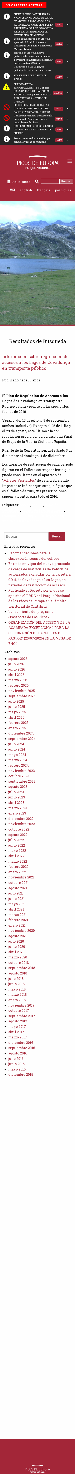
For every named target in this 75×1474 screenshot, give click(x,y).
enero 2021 (17, 925)
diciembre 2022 (21, 818)
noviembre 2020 (21, 930)
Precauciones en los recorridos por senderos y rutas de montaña (32, 140)
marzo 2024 (17, 760)
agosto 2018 (17, 973)
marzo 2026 (17, 680)
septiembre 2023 (21, 781)
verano (58, 515)
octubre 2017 (18, 1010)
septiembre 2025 (21, 696)
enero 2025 (17, 728)
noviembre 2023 (21, 770)
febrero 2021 (18, 920)
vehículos (42, 515)
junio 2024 (16, 749)
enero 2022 (17, 872)
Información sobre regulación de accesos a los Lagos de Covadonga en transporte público (36, 362)
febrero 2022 (18, 866)
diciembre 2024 (21, 733)
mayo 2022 (17, 850)
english (26, 190)
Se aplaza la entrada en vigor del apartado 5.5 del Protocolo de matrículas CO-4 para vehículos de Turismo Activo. (33, 44)
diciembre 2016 (20, 1042)
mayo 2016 (17, 1069)
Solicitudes (21, 182)
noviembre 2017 (21, 1005)
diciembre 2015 (20, 1074)
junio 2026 (16, 669)
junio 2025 (16, 706)
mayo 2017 (17, 1026)
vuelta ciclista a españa (21, 521)
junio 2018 (16, 984)
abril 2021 (16, 909)
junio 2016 (16, 1064)
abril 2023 (16, 802)
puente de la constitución (43, 510)
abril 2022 (16, 856)
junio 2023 (16, 797)
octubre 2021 (18, 882)
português (63, 190)
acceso (24, 505)
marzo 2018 (17, 994)
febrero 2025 (18, 722)
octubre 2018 (18, 962)
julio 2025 (16, 701)
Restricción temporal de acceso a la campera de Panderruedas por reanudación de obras (33, 119)
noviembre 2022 (21, 824)
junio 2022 (16, 845)
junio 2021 (16, 898)
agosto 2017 (17, 1021)
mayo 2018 (17, 989)
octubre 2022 (18, 829)
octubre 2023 (18, 776)
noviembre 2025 (21, 690)
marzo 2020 (17, 957)
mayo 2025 (17, 712)
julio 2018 (16, 978)
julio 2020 (16, 941)
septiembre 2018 (21, 968)
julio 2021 (16, 893)
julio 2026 (16, 664)
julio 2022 (16, 840)
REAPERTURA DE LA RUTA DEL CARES (31, 77)
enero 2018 (17, 1000)
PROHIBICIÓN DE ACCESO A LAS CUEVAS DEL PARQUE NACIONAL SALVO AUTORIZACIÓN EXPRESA (32, 108)
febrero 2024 (18, 765)
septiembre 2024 (22, 738)
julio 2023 (16, 792)
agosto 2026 (18, 658)
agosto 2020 (18, 936)
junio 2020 (16, 946)
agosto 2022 (18, 834)
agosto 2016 (17, 1053)
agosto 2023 (18, 786)
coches (37, 505)
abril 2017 (16, 1032)
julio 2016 (16, 1058)
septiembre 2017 (21, 1016)
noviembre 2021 (21, 877)
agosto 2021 (17, 888)
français (43, 190)
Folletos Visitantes (19, 480)
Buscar (66, 181)
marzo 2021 (17, 914)
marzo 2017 (17, 1037)
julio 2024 (16, 744)
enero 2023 (17, 813)
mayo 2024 (17, 754)
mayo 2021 (17, 904)
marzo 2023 (17, 808)
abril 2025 (16, 717)
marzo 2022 (17, 861)
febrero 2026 (18, 685)
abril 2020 (16, 952)
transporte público (17, 515)
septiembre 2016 (21, 1048)
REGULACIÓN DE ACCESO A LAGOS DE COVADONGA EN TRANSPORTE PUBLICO (33, 129)
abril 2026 (16, 674)
